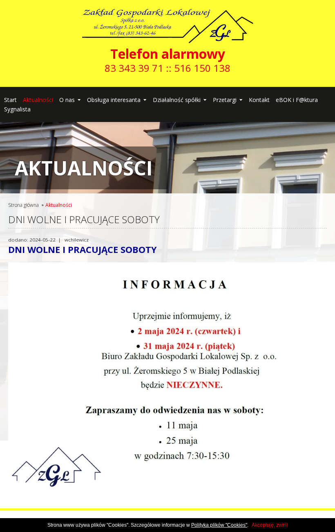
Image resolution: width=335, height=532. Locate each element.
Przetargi (225, 99)
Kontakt (259, 99)
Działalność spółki (177, 99)
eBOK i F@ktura (297, 99)
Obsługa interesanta (114, 99)
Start (10, 99)
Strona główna (23, 205)
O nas (67, 99)
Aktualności (38, 99)
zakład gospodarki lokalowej (167, 17)
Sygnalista (17, 109)
